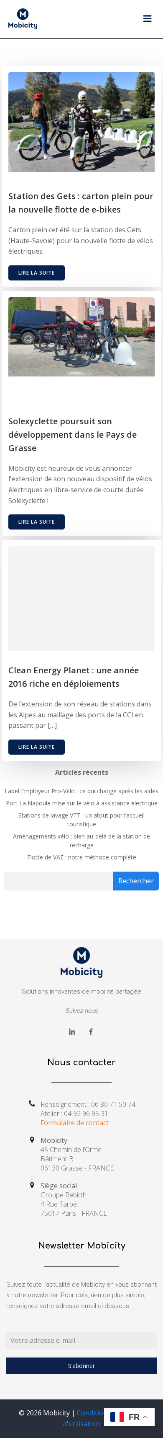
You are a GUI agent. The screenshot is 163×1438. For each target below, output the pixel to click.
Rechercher (136, 880)
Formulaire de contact (75, 1122)
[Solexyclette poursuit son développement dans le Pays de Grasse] (81, 336)
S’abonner (81, 1366)
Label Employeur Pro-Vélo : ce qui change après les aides (81, 791)
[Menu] (147, 19)
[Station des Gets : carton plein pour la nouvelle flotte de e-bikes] (81, 121)
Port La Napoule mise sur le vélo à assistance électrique (82, 803)
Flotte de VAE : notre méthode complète (81, 857)
